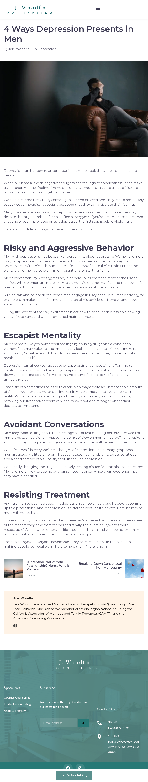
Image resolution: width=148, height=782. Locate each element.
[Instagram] (80, 768)
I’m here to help (62, 546)
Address (113, 736)
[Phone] (99, 723)
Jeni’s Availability (74, 775)
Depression (47, 49)
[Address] (99, 736)
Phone (112, 722)
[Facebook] (68, 768)
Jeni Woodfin (19, 49)
